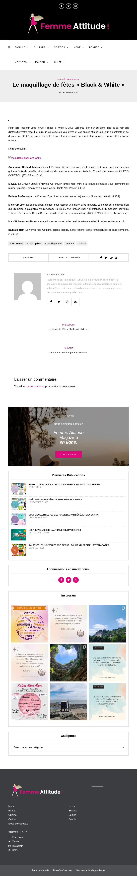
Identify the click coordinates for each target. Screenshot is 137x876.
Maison (40, 62)
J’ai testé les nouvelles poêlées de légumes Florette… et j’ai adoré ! (69, 545)
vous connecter (36, 386)
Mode (77, 47)
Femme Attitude (40, 870)
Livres (71, 806)
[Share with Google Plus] (111, 257)
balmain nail (16, 243)
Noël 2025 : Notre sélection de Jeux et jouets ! (55, 499)
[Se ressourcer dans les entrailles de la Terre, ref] (68, 662)
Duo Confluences (62, 870)
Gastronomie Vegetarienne (90, 870)
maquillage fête (53, 243)
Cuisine (12, 814)
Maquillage (73, 79)
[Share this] (101, 257)
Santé (57, 62)
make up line (34, 243)
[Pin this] (116, 257)
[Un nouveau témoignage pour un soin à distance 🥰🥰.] (107, 701)
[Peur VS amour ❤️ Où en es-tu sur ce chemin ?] (68, 623)
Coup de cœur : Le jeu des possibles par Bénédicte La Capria (63, 515)
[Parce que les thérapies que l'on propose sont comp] (29, 623)
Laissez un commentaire (68, 257)
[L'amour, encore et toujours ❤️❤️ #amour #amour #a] (29, 662)
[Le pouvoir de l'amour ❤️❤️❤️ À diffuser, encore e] (107, 662)
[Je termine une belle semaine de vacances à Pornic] (68, 701)
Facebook (17, 837)
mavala (70, 243)
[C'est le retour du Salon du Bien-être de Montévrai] (29, 701)
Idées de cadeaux (18, 823)
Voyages (21, 62)
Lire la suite (68, 454)
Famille (20, 47)
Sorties (59, 47)
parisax (82, 243)
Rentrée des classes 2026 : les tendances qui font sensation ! (64, 484)
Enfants (72, 810)
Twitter (16, 841)
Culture (40, 47)
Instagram (17, 845)
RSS (15, 850)
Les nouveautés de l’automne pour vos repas (55, 530)
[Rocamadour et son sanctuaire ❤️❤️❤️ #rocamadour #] (107, 623)
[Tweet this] (106, 257)
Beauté (94, 47)
